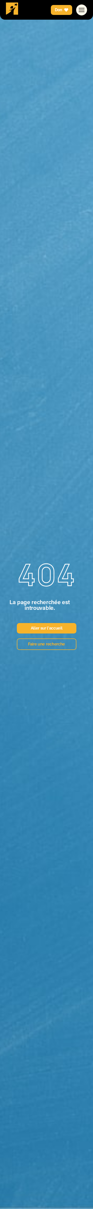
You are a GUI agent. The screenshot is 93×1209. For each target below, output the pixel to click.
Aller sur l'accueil (46, 628)
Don (58, 9)
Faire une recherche (46, 644)
